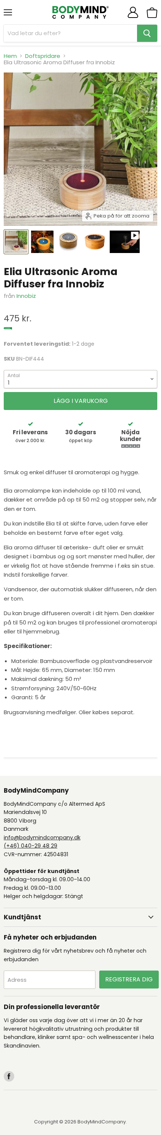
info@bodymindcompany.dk (42, 837)
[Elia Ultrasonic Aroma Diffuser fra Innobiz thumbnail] (16, 242)
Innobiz (26, 296)
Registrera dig (129, 979)
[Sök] (147, 33)
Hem (10, 56)
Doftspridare (42, 56)
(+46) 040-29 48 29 (30, 845)
